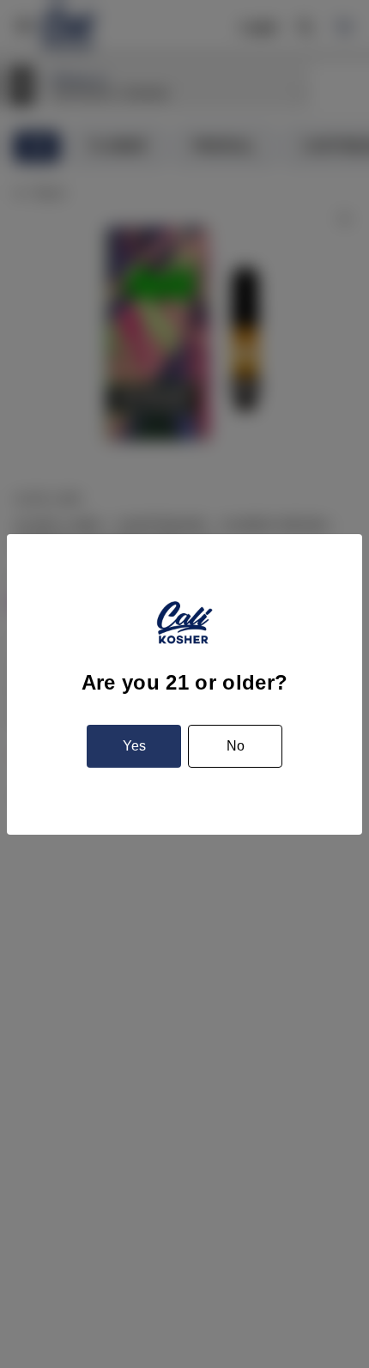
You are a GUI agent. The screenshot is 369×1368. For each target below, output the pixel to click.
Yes (134, 746)
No (236, 746)
